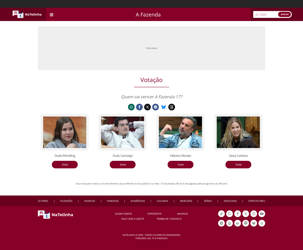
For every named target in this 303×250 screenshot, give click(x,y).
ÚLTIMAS (43, 201)
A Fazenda (148, 14)
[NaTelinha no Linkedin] (237, 223)
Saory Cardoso (238, 155)
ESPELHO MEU (256, 201)
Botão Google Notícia (229, 226)
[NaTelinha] (27, 14)
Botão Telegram (221, 226)
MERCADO (186, 201)
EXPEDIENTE (154, 213)
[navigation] (51, 14)
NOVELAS (89, 201)
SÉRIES (208, 201)
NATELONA (230, 201)
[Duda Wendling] (64, 132)
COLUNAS (162, 201)
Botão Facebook (237, 216)
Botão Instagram (253, 216)
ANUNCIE (182, 213)
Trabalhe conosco (169, 218)
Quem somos (123, 213)
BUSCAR (284, 14)
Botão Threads (261, 226)
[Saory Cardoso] (238, 132)
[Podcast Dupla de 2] (245, 223)
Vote (65, 164)
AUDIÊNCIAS (138, 201)
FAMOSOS (113, 201)
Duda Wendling (65, 155)
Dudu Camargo (123, 155)
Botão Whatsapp (229, 216)
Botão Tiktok (221, 216)
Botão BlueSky (253, 226)
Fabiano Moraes (180, 155)
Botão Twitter (245, 216)
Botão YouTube (261, 216)
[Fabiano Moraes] (180, 132)
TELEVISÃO (66, 201)
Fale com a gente (132, 218)
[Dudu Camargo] (122, 132)
